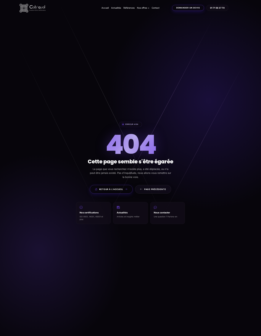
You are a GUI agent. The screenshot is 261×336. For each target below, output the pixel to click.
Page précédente (155, 189)
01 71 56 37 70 (217, 8)
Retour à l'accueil (111, 189)
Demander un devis (188, 8)
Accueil (105, 7)
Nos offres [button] (142, 7)
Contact (156, 7)
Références (129, 7)
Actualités (116, 7)
